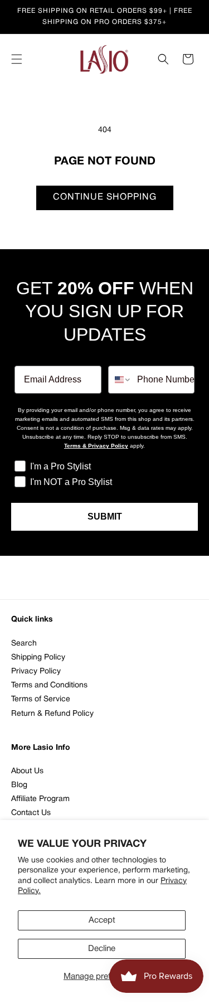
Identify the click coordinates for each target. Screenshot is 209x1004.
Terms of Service (40, 699)
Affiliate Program (40, 799)
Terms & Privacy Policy (96, 446)
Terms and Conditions (49, 685)
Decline (101, 949)
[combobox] (120, 379)
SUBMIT (105, 516)
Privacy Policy (36, 671)
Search (24, 643)
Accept (102, 920)
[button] (16, 59)
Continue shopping (105, 197)
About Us (27, 771)
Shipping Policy (38, 657)
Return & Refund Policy (52, 713)
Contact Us (31, 813)
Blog (19, 785)
